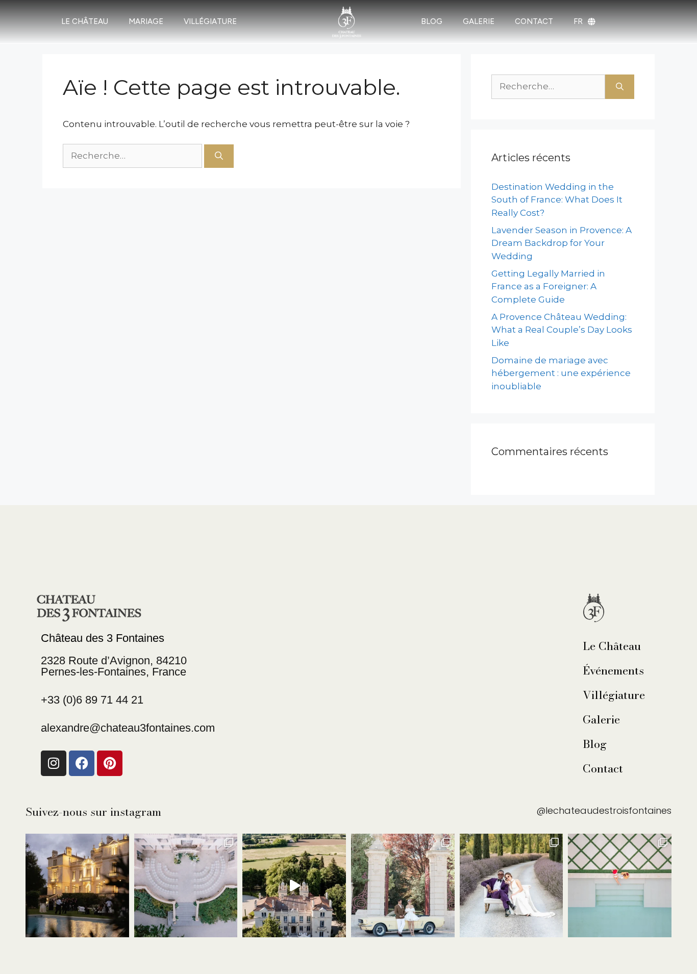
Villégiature (210, 21)
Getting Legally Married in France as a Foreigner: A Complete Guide (548, 286)
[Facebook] (81, 763)
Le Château (612, 646)
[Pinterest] (109, 763)
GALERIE (478, 21)
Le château (84, 21)
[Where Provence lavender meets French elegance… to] (511, 885)
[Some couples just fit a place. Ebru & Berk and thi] (294, 885)
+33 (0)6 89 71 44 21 (92, 699)
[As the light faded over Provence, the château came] (77, 885)
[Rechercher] (219, 156)
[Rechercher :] (133, 156)
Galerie (601, 719)
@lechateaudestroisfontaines (603, 810)
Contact (603, 768)
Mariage (146, 21)
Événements (613, 670)
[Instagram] (53, 763)
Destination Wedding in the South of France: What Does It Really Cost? (557, 200)
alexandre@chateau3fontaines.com (128, 727)
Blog (595, 744)
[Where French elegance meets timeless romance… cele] (403, 885)
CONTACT (534, 21)
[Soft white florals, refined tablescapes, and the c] (186, 885)
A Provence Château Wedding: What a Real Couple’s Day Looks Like (561, 330)
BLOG (431, 21)
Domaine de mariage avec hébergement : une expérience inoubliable (561, 373)
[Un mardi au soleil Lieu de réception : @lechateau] (619, 885)
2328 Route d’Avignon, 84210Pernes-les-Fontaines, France (114, 666)
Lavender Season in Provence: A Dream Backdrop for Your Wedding (561, 243)
